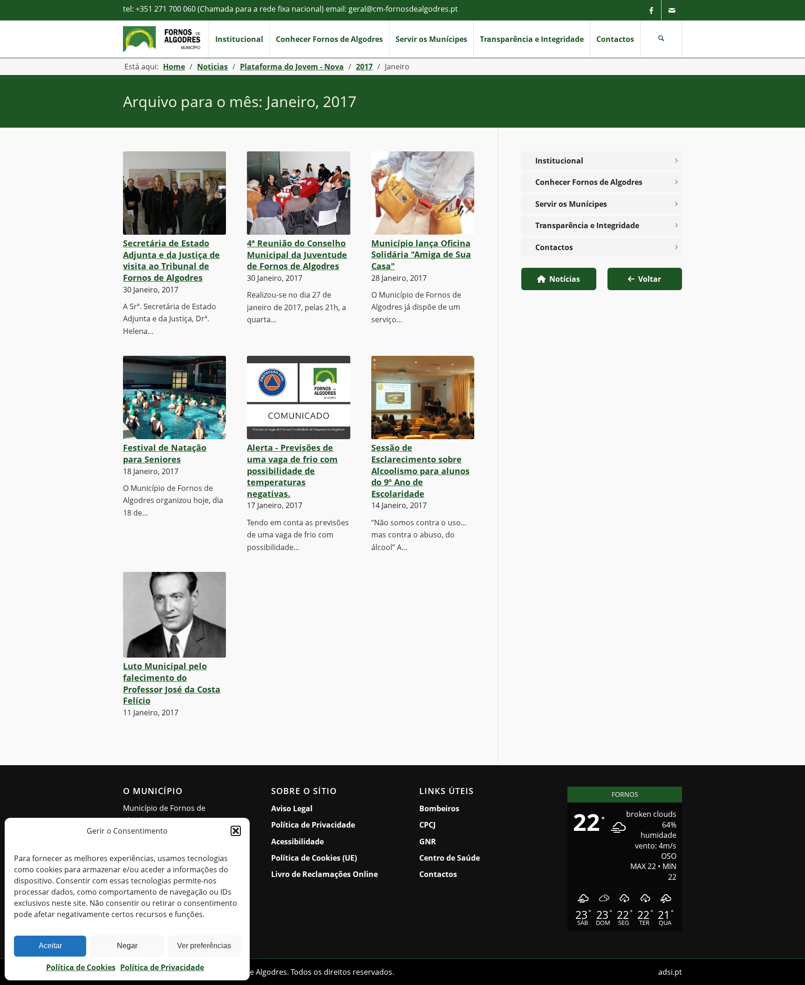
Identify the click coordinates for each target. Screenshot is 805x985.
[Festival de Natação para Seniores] (174, 397)
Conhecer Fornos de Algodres (588, 182)
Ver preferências (204, 946)
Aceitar (50, 946)
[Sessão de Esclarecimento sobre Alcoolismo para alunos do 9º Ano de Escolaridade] (422, 397)
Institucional (559, 161)
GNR (427, 841)
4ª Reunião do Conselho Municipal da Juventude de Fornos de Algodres (297, 255)
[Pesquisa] (661, 39)
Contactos (554, 247)
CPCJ (427, 825)
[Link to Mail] (672, 10)
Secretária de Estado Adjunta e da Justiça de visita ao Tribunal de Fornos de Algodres (171, 260)
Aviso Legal (292, 808)
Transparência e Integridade (587, 225)
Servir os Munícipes (575, 206)
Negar (127, 946)
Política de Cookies (81, 967)
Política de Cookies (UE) (314, 858)
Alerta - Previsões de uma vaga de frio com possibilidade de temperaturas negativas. (292, 470)
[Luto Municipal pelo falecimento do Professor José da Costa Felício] (174, 615)
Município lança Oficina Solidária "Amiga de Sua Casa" (421, 255)
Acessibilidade (297, 841)
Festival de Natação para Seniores (164, 453)
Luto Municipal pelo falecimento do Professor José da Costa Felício (171, 683)
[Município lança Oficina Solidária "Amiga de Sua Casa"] (422, 193)
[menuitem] (239, 39)
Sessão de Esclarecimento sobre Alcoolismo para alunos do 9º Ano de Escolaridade (420, 470)
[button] (235, 831)
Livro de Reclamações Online (328, 874)
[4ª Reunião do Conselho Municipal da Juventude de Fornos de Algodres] (298, 193)
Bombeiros (439, 808)
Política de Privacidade (162, 967)
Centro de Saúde (449, 858)
